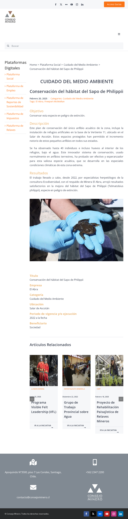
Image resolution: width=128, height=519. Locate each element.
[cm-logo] (10, 12)
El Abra (39, 101)
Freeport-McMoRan (54, 101)
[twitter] (61, 4)
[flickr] (66, 4)
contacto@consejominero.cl (33, 497)
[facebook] (56, 4)
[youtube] (72, 4)
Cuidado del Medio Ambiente (78, 98)
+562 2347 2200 (95, 472)
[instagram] (77, 4)
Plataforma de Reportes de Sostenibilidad (15, 102)
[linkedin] (82, 4)
